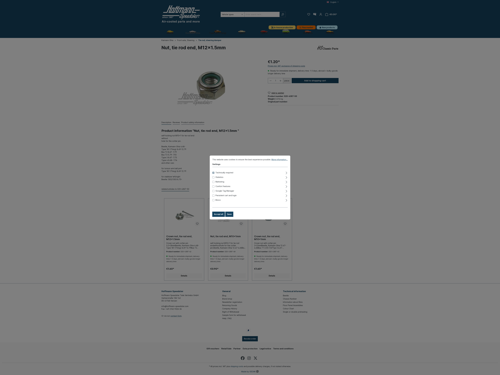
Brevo (218, 200)
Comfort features (222, 186)
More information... (279, 159)
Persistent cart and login (226, 195)
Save (229, 214)
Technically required (224, 172)
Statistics (219, 177)
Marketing (219, 182)
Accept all (218, 214)
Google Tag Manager (224, 191)
